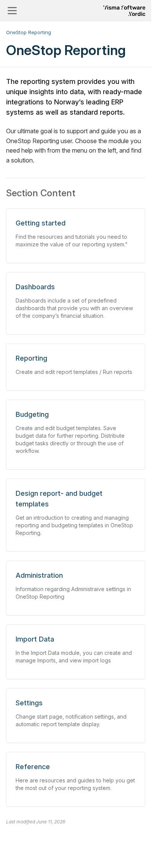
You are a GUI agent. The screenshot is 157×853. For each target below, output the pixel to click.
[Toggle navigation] (12, 11)
